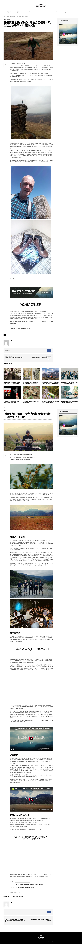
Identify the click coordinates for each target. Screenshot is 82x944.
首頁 (4, 16)
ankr (9, 896)
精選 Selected (15, 896)
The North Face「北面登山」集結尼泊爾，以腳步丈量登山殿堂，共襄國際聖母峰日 (50, 383)
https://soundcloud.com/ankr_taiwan (26, 887)
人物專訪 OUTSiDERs (20, 12)
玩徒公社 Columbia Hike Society (72, 12)
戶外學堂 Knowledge (47, 12)
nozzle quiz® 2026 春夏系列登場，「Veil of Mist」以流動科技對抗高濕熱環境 (69, 383)
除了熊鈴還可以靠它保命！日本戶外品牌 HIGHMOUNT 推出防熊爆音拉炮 (11, 402)
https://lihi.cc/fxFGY (26, 328)
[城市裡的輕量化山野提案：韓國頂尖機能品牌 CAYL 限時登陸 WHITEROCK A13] (31, 374)
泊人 (11, 896)
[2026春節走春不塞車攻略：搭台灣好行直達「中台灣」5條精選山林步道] (69, 392)
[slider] (25, 749)
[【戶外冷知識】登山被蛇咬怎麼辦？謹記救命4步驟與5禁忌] (31, 392)
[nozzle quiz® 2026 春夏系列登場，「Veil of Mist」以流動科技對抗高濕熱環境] (69, 374)
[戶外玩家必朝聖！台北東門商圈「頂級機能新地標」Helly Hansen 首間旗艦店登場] (12, 374)
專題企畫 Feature (57, 12)
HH (11, 340)
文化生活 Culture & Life (33, 12)
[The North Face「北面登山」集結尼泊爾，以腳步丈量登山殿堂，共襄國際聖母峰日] (50, 374)
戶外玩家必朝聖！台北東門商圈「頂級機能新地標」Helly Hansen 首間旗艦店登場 (12, 383)
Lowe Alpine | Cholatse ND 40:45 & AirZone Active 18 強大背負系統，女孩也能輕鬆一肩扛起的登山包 (15, 920)
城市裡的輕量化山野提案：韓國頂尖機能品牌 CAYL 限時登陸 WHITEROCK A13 (31, 383)
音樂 (22, 896)
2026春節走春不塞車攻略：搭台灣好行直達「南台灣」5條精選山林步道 (50, 402)
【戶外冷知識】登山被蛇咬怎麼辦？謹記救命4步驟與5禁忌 (31, 402)
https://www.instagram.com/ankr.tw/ (22, 881)
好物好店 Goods (10, 12)
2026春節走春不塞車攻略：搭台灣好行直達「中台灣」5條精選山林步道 (69, 402)
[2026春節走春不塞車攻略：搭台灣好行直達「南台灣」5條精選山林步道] (50, 392)
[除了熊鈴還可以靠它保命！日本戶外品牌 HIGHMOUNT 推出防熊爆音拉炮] (12, 392)
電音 (19, 896)
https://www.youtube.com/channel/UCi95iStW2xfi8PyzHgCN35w (29, 884)
